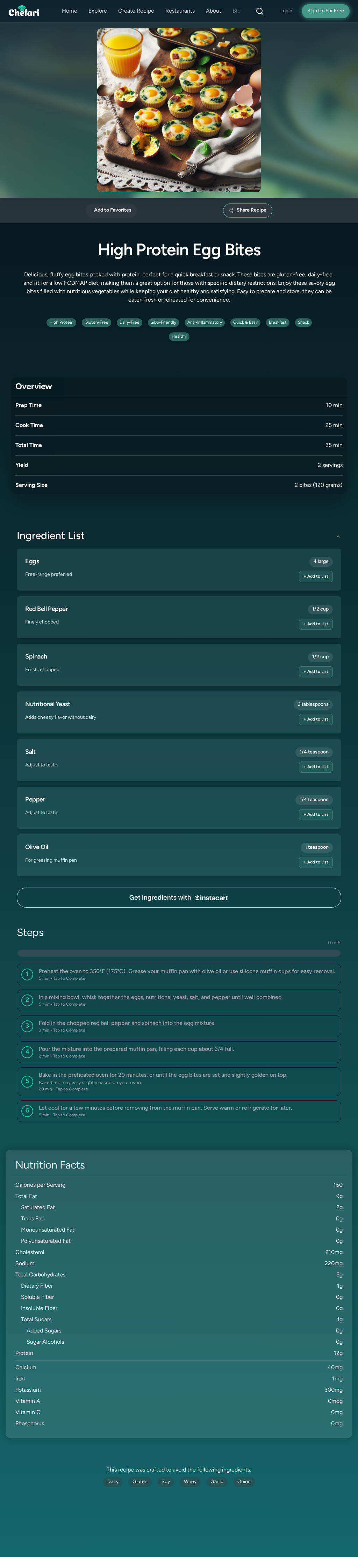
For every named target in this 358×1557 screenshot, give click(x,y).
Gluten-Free (96, 323)
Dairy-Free (129, 323)
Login (286, 11)
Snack (303, 323)
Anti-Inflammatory (204, 323)
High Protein (61, 323)
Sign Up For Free (325, 11)
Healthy (179, 337)
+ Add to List (315, 576)
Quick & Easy (245, 323)
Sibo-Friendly (163, 323)
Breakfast (278, 323)
